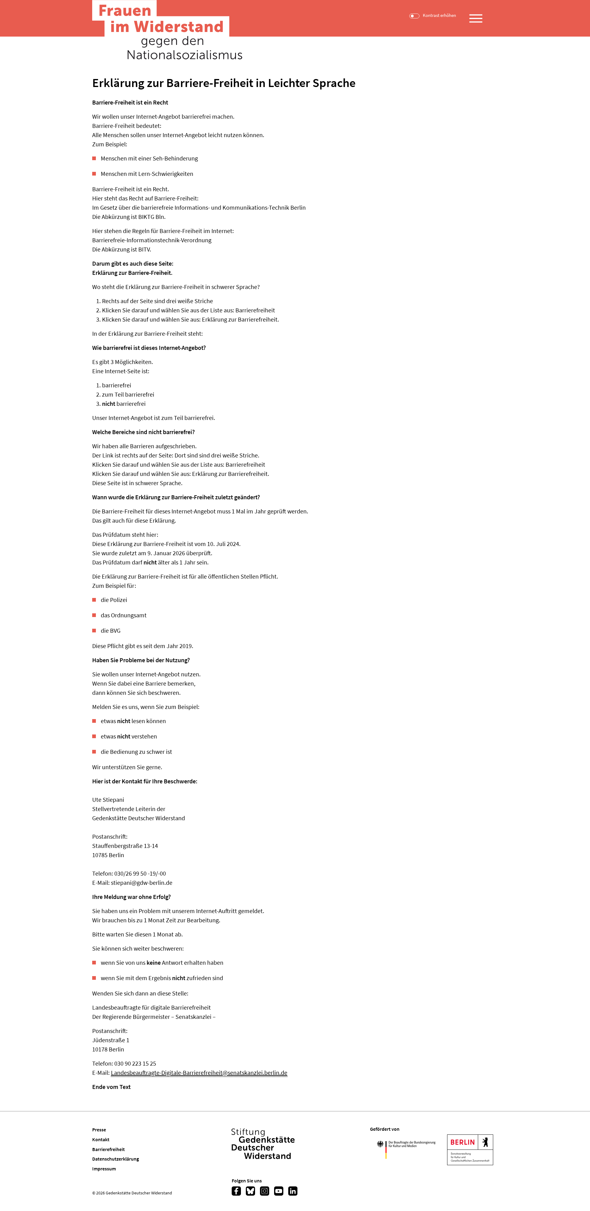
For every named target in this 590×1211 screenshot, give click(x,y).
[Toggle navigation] (475, 16)
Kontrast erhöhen (439, 15)
